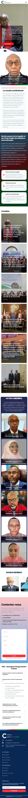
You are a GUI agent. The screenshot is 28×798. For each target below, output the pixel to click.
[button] (14, 673)
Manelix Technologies (17, 796)
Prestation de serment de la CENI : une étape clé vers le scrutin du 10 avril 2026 (13, 295)
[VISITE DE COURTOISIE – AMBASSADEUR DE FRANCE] (14, 378)
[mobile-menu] (25, 2)
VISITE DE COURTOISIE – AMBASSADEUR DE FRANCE (13, 386)
